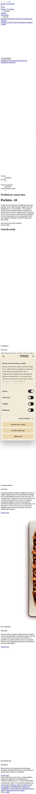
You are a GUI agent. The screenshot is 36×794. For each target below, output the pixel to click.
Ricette (16, 22)
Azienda (3, 13)
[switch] (31, 397)
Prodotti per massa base (8, 62)
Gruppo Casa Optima (7, 4)
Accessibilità (5, 787)
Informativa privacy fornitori (15, 790)
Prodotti (5, 17)
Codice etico (27, 785)
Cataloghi (29, 22)
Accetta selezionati (18, 430)
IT (1, 7)
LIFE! (8, 792)
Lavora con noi (15, 788)
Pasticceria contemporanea (24, 19)
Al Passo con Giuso (7, 22)
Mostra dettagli (24, 418)
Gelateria (3, 20)
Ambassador (5, 15)
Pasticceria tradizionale (8, 19)
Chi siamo (6, 11)
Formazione (22, 22)
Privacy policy (16, 785)
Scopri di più (5, 513)
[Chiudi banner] (33, 356)
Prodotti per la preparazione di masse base (14, 60)
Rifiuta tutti (18, 436)
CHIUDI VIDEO (6, 58)
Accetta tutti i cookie (18, 424)
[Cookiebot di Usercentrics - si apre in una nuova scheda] (21, 356)
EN (4, 7)
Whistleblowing (16, 787)
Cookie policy (5, 785)
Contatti (3, 24)
